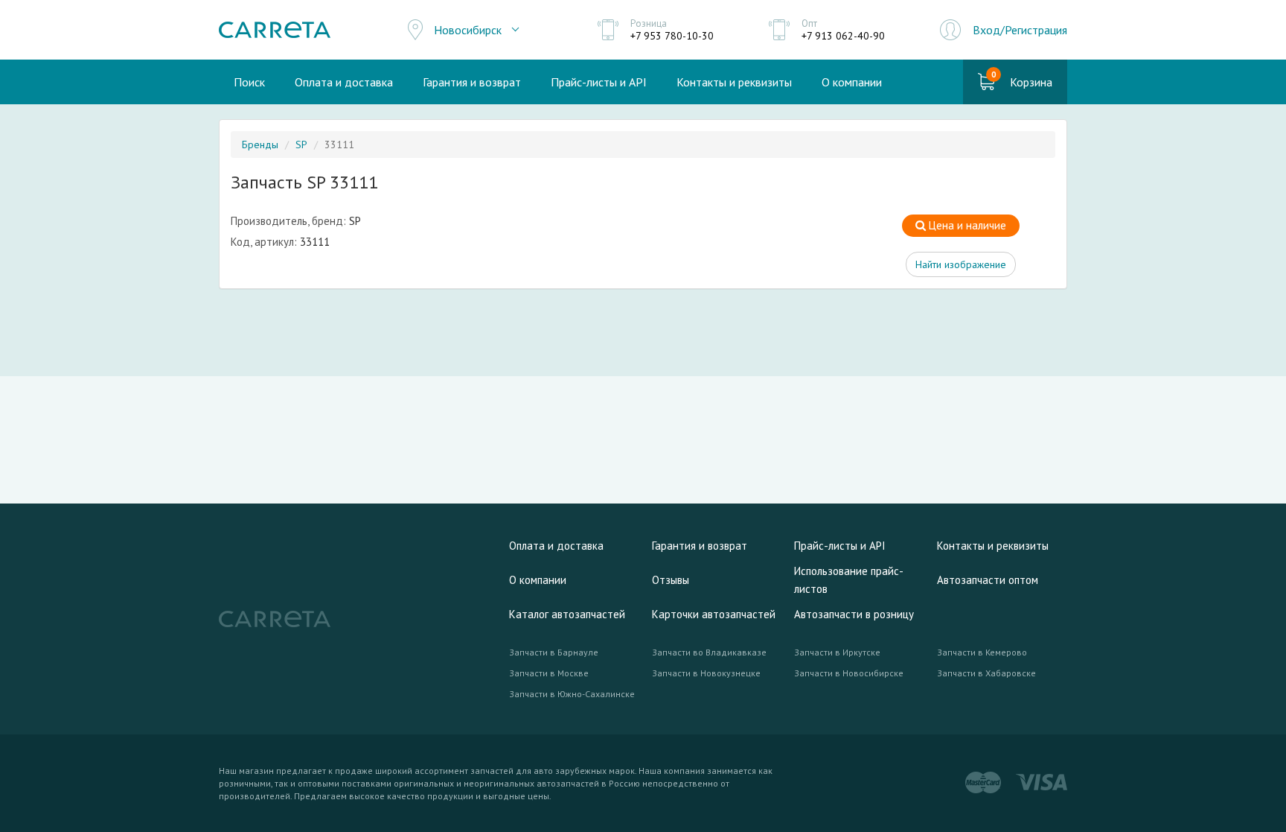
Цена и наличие (966, 225)
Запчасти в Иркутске (837, 652)
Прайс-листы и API (599, 81)
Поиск (249, 81)
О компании (852, 81)
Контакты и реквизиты (734, 81)
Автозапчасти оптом (987, 580)
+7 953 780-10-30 (672, 35)
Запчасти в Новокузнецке (706, 673)
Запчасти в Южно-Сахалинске (572, 693)
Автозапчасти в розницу (854, 614)
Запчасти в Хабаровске (986, 673)
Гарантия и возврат (472, 81)
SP (301, 144)
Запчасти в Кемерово (982, 652)
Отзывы (670, 580)
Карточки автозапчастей (713, 614)
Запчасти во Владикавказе (709, 652)
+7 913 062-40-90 (843, 35)
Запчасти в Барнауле (553, 652)
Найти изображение (960, 264)
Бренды (260, 144)
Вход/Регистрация (1020, 29)
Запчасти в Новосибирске (848, 673)
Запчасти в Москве (549, 673)
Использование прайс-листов (848, 580)
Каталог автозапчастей (567, 614)
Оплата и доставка (344, 81)
